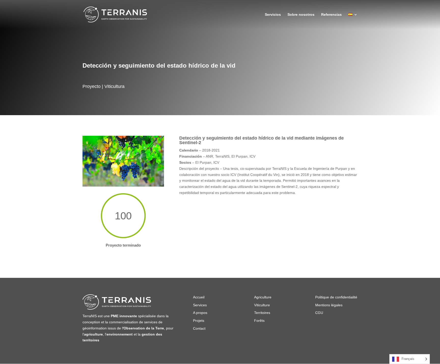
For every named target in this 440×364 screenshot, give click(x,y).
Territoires (262, 313)
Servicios (273, 15)
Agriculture (262, 297)
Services (200, 305)
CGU (319, 313)
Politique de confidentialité (336, 297)
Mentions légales (328, 305)
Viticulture (262, 305)
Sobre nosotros (300, 15)
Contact (199, 328)
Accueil (198, 297)
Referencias (331, 15)
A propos (200, 313)
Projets (198, 320)
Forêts (260, 320)
